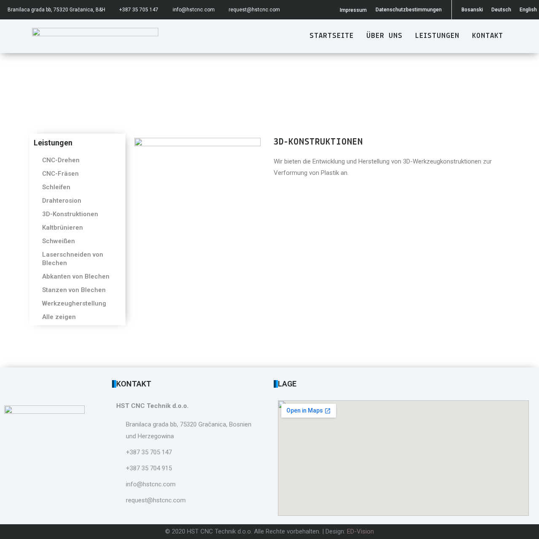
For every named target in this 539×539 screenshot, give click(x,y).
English (528, 10)
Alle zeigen (59, 317)
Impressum (353, 10)
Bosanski (472, 10)
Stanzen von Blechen (74, 290)
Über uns (384, 36)
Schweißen (58, 241)
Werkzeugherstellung (74, 303)
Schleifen (56, 187)
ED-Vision (360, 531)
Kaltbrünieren (62, 227)
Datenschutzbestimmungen (409, 10)
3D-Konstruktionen (70, 214)
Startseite (332, 36)
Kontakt (487, 36)
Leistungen (437, 36)
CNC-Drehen (61, 160)
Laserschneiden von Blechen (72, 259)
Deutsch (501, 10)
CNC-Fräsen (60, 173)
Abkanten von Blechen (75, 276)
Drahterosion (61, 200)
